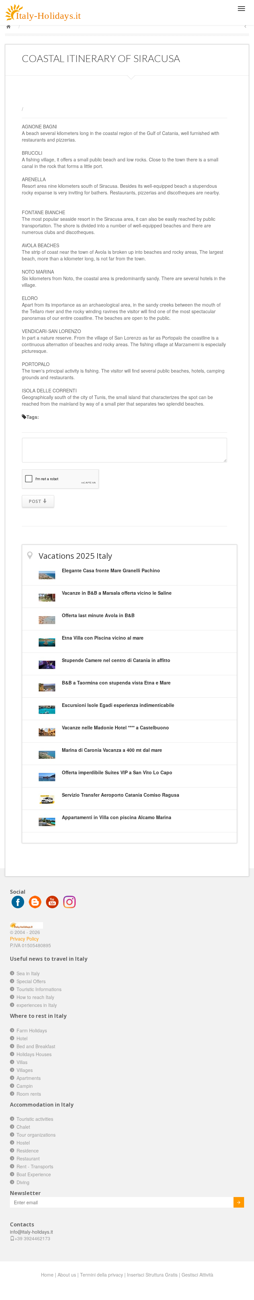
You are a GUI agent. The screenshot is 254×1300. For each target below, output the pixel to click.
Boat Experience (34, 1174)
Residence (28, 1150)
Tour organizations (36, 1134)
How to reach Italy (35, 997)
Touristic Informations (39, 989)
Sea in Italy (28, 973)
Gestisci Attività (197, 1274)
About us (67, 1274)
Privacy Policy (24, 938)
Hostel (23, 1142)
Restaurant (28, 1158)
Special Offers (31, 981)
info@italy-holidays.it (31, 1231)
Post (36, 501)
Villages (25, 1070)
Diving (23, 1182)
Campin (25, 1086)
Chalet (23, 1126)
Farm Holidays (32, 1030)
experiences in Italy (37, 1005)
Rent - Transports (35, 1166)
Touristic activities (35, 1119)
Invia (238, 1202)
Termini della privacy (101, 1274)
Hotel (22, 1038)
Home (47, 1274)
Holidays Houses (34, 1054)
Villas (22, 1062)
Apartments (29, 1078)
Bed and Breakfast (36, 1046)
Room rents (29, 1093)
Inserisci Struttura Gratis (152, 1274)
